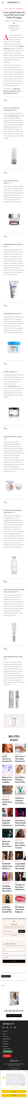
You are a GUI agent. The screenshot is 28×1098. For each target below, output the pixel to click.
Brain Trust (5, 1041)
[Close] (26, 1072)
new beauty (6, 976)
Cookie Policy (5, 1046)
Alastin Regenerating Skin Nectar (13, 656)
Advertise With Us (6, 1038)
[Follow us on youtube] (15, 1027)
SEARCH (14, 961)
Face (3, 861)
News (3, 818)
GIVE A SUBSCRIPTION (14, 1015)
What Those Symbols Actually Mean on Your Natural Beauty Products (12, 91)
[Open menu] (3, 2)
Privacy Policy (6, 1043)
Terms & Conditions (7, 1048)
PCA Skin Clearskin (9, 371)
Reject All (14, 1091)
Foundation (19, 8)
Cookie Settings (7, 1051)
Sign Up (21, 931)
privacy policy (14, 935)
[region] (14, 1084)
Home (6, 8)
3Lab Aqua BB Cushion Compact (13, 436)
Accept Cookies (14, 1095)
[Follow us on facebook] (3, 1027)
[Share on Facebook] (2, 985)
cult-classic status (13, 116)
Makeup (12, 8)
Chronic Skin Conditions (6, 796)
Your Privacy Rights (14, 1087)
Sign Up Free (14, 1069)
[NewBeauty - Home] (14, 2)
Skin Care (5, 754)
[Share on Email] (4, 985)
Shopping (18, 796)
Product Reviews (7, 775)
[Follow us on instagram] (11, 1027)
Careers (4, 1033)
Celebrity (18, 775)
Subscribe (6, 1056)
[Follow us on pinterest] (7, 1027)
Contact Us (5, 1031)
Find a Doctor (5, 1036)
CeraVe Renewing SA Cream (11, 313)
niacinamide (11, 386)
